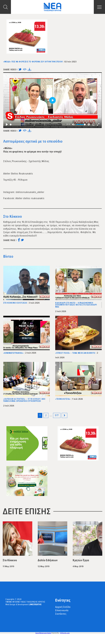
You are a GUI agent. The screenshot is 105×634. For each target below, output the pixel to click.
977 (57, 415)
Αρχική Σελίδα (63, 607)
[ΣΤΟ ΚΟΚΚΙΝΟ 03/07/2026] (26, 283)
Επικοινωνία (61, 610)
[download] (29, 70)
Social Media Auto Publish (43, 633)
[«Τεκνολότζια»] (78, 379)
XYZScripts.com (65, 633)
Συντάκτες (60, 613)
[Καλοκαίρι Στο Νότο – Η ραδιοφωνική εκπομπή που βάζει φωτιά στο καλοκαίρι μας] (78, 283)
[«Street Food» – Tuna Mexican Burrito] (78, 333)
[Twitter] (20, 70)
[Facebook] (19, 240)
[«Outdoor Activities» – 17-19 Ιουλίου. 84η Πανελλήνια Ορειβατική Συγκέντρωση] (26, 379)
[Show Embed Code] (24, 70)
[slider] (37, 124)
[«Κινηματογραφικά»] (26, 333)
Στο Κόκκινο (12, 216)
